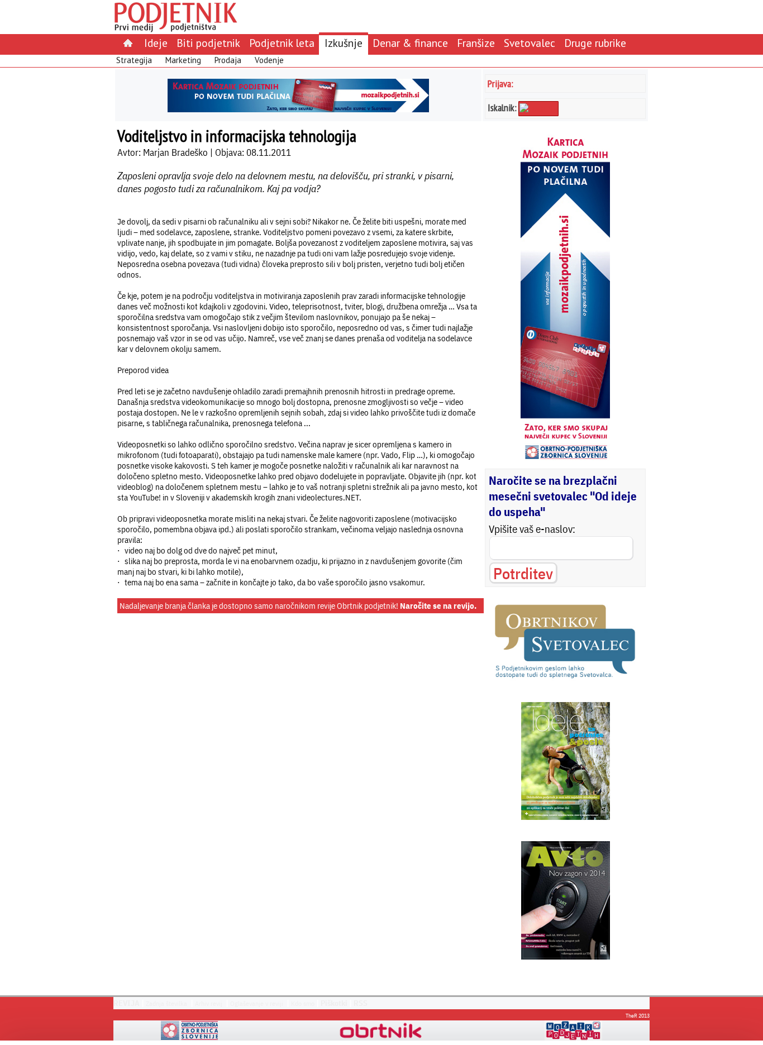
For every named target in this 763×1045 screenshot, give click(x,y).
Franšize (476, 43)
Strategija (134, 60)
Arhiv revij (208, 1003)
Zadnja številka (166, 1003)
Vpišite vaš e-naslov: (532, 529)
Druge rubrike (595, 43)
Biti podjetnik (208, 43)
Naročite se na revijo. (438, 605)
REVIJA (126, 1003)
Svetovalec (529, 43)
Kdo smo (302, 1003)
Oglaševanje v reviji (256, 1003)
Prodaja (227, 60)
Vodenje (269, 60)
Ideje (156, 43)
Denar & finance (410, 43)
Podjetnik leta (281, 43)
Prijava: (500, 83)
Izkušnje (344, 43)
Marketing (183, 60)
